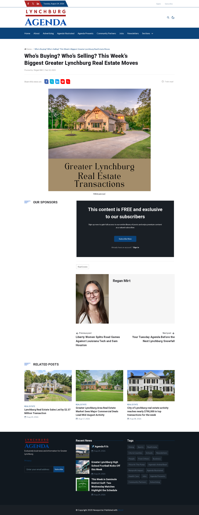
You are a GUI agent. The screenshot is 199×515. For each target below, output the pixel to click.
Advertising (48, 33)
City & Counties (135, 453)
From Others (143, 459)
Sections (146, 33)
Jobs (121, 33)
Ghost (120, 510)
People (132, 459)
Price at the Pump (137, 464)
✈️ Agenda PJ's (99, 446)
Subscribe (169, 4)
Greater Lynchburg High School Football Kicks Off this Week (105, 466)
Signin (158, 4)
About (37, 33)
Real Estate (82, 267)
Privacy (27, 460)
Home (27, 33)
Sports (140, 447)
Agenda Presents (85, 33)
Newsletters (133, 33)
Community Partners (106, 33)
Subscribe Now (125, 239)
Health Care (134, 476)
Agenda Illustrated (65, 33)
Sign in (136, 247)
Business (157, 459)
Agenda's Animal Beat (158, 464)
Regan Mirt (38, 70)
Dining (131, 447)
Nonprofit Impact (136, 470)
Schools (149, 453)
